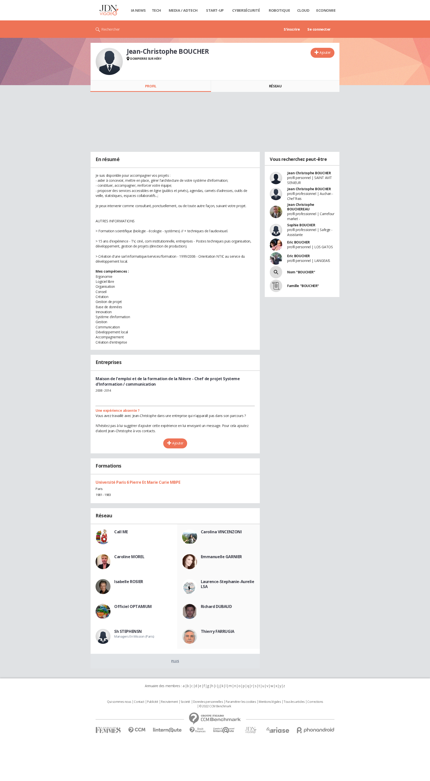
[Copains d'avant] (224, 730)
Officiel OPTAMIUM (133, 606)
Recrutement (169, 702)
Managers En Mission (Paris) (134, 636)
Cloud (303, 10)
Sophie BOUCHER (301, 225)
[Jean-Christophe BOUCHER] (109, 61)
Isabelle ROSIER (128, 581)
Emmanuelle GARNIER (221, 556)
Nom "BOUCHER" (301, 272)
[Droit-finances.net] (197, 730)
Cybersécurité (246, 10)
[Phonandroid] (315, 730)
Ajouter (325, 52)
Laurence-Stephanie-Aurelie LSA (227, 584)
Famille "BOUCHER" (303, 285)
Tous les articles (294, 702)
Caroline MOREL (129, 556)
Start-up (215, 10)
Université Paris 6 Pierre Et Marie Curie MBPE (138, 482)
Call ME (121, 532)
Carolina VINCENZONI (221, 532)
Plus (175, 661)
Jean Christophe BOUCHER (309, 173)
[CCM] (136, 730)
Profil (150, 86)
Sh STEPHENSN (128, 631)
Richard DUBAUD (216, 606)
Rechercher (110, 29)
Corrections (315, 702)
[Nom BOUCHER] (276, 272)
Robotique (279, 10)
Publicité (152, 702)
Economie (326, 10)
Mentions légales (270, 702)
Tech (156, 10)
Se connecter (319, 29)
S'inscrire (292, 29)
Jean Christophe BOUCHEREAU (300, 206)
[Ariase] (277, 730)
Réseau (275, 86)
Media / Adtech (183, 10)
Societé (185, 702)
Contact (139, 702)
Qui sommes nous (119, 702)
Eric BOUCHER (298, 242)
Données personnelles (208, 702)
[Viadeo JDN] (250, 730)
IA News (138, 10)
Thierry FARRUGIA (217, 631)
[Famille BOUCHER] (276, 286)
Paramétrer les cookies (241, 702)
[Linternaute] (167, 730)
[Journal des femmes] (108, 730)
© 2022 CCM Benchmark (215, 706)
